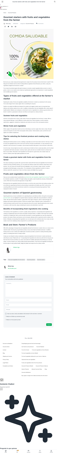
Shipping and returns (7, 356)
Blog (4, 353)
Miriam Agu (8, 23)
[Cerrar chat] (2, 389)
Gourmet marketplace (7, 343)
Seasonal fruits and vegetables (28, 359)
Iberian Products (25, 369)
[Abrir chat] (1, 380)
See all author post (12, 268)
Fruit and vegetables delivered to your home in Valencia (34, 356)
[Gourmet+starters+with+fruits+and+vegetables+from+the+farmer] (8, 26)
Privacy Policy (6, 359)
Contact (4, 349)
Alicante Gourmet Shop (37, 369)
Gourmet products (31, 259)
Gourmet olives (6, 346)
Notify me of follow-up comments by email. (15, 316)
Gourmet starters (41, 259)
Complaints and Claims (8, 365)
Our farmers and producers (28, 346)
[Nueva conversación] (0, 389)
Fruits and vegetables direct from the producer (32, 362)
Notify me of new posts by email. (13, 319)
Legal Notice (5, 362)
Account (51, 452)
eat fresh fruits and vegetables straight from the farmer (37, 177)
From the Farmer (25, 349)
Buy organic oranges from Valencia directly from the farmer (35, 375)
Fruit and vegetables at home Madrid (30, 353)
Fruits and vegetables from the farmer (16, 259)
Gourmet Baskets (40, 346)
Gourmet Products (12, 12)
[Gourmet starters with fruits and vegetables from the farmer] (15, 26)
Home (6, 452)
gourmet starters (7, 197)
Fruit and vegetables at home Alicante (40, 349)
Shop (46, 369)
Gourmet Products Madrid (27, 365)
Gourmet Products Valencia (42, 365)
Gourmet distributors (26, 372)
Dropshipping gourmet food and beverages (31, 343)
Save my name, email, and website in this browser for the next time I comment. (24, 313)
